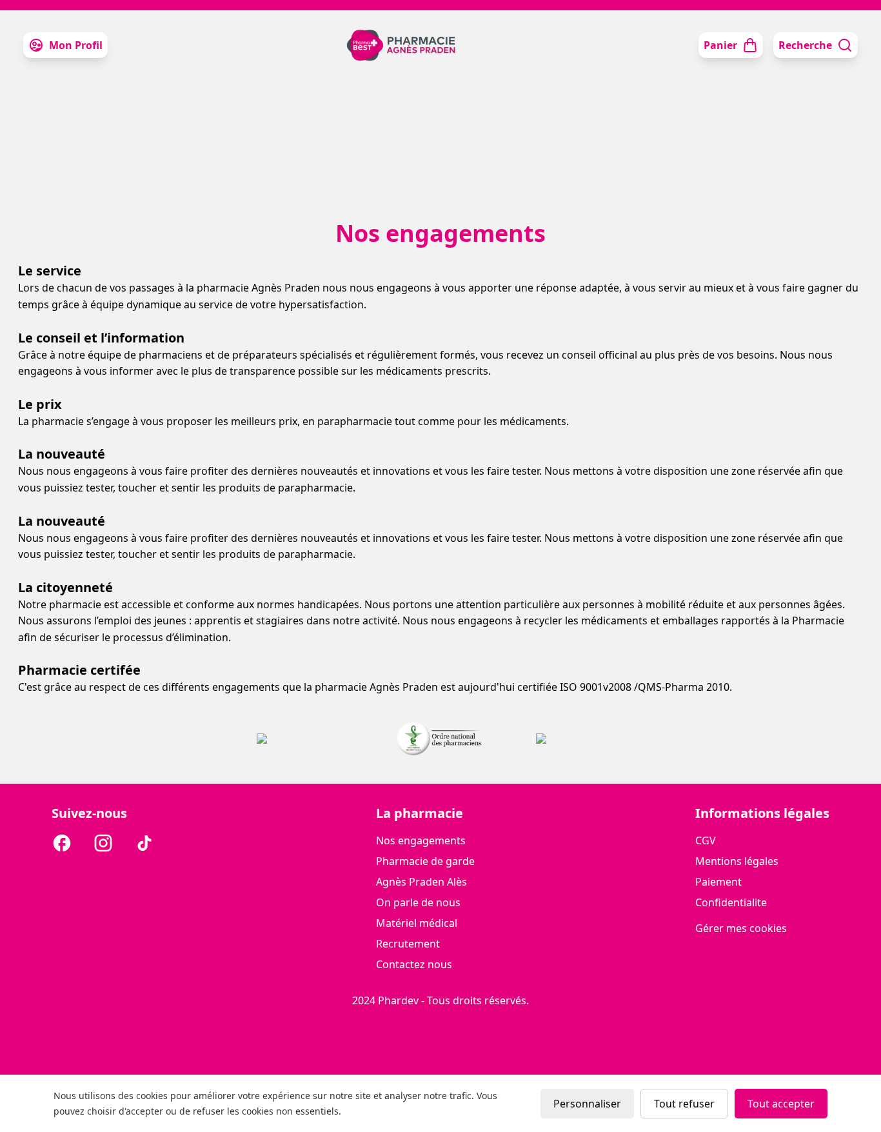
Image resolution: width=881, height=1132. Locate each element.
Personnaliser (587, 1104)
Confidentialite (731, 902)
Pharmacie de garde (425, 861)
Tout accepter (781, 1104)
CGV (705, 840)
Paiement (718, 882)
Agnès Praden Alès (421, 882)
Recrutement (408, 944)
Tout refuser (684, 1104)
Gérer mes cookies (741, 928)
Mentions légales (736, 861)
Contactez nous (414, 964)
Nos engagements (421, 840)
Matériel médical (416, 923)
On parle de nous (418, 902)
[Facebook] (62, 845)
